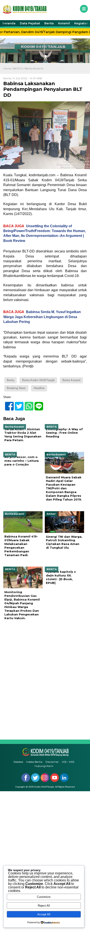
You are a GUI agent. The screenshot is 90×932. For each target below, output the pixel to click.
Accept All (43, 914)
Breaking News (16, 388)
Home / (8, 68)
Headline (39, 388)
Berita (49, 23)
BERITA (18, 68)
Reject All (44, 905)
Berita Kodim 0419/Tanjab (38, 380)
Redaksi (18, 761)
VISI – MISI (68, 761)
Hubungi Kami (44, 766)
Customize (43, 897)
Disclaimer (52, 761)
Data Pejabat (30, 23)
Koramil (64, 23)
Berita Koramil (34, 68)
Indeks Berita (34, 761)
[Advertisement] (45, 680)
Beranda (9, 23)
